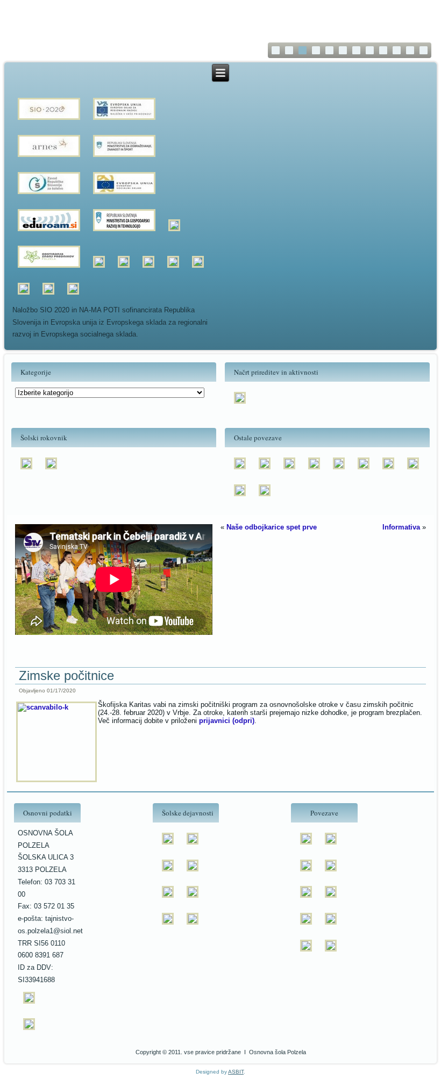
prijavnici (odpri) (226, 721)
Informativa (401, 527)
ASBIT (236, 1072)
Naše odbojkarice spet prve (271, 527)
